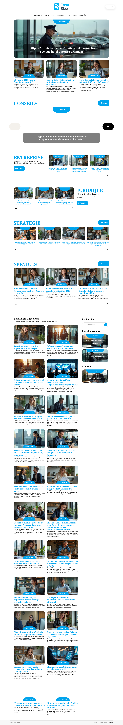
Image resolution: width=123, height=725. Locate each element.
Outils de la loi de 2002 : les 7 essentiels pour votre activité (27, 562)
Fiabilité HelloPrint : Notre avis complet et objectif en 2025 (60, 289)
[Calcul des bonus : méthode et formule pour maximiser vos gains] (58, 160)
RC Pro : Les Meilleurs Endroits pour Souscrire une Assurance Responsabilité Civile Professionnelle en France (61, 526)
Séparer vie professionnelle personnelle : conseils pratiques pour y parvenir (28, 669)
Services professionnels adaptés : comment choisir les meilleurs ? (28, 417)
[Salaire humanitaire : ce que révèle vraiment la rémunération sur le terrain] (29, 368)
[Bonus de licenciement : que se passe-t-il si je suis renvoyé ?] (62, 404)
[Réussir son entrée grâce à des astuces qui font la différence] (62, 334)
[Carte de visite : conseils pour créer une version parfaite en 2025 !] (49, 233)
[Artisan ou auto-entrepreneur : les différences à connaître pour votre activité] (62, 549)
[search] (107, 6)
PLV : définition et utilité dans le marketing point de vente (25, 243)
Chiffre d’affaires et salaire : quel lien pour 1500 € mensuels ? (62, 487)
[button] (17, 126)
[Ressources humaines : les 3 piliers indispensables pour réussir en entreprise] (62, 691)
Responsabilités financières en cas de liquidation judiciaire (95, 377)
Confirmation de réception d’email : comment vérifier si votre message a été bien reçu (95, 341)
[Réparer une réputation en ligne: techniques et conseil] (62, 655)
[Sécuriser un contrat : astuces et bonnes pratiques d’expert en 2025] (29, 691)
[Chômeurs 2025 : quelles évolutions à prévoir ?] (29, 69)
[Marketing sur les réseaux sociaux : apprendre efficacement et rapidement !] (98, 233)
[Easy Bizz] (61, 7)
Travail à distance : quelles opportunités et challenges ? (26, 347)
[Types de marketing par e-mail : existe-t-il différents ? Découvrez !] (94, 69)
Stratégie (94, 76)
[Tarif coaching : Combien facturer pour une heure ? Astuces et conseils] (29, 277)
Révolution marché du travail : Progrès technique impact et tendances (61, 452)
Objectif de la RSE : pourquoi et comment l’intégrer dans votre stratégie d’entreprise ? (28, 525)
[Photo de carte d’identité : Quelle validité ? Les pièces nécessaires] (29, 620)
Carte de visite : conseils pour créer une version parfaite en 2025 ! (49, 243)
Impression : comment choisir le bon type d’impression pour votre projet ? (73, 243)
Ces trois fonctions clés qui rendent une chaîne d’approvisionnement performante (62, 382)
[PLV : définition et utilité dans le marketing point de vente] (25, 233)
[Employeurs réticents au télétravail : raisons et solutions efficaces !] (62, 586)
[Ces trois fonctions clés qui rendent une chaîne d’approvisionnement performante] (62, 368)
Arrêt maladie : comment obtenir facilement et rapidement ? (44, 202)
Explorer (104, 103)
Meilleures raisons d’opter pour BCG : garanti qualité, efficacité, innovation (28, 452)
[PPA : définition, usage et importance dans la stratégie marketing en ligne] (29, 586)
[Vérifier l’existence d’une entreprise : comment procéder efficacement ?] (23, 193)
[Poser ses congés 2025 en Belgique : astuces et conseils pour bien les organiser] (62, 620)
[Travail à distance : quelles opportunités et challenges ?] (29, 334)
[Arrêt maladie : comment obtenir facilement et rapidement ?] (44, 193)
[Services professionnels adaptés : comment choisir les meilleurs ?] (29, 404)
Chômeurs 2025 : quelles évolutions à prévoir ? (25, 81)
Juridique (61, 21)
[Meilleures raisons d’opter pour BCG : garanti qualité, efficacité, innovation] (29, 438)
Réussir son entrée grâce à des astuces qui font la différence (60, 347)
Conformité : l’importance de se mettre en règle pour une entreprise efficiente (65, 202)
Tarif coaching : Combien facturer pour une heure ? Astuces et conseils (29, 291)
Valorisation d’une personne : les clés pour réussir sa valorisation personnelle (79, 169)
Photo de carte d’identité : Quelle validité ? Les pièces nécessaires (28, 633)
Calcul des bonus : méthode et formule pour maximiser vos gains (58, 169)
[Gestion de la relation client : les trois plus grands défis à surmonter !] (61, 69)
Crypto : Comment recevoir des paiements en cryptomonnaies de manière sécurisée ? (61, 137)
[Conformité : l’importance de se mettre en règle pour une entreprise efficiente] (64, 193)
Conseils (28, 76)
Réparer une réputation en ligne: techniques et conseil (62, 668)
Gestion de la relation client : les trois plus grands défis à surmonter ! (60, 82)
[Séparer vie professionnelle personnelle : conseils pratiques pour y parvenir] (29, 655)
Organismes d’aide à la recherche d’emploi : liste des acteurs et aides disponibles (93, 291)
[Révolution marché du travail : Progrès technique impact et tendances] (62, 438)
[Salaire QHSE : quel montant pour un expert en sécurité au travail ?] (99, 160)
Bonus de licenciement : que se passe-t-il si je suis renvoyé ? (60, 417)
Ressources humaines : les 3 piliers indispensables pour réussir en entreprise (62, 705)
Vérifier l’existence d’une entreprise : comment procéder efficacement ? (23, 202)
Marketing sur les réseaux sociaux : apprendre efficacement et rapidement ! (98, 243)
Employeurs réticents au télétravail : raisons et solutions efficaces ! (61, 599)
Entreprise (29, 157)
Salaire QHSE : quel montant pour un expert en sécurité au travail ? (100, 169)
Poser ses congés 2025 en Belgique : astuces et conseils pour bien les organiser (62, 634)
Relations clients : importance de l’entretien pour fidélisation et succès (28, 489)
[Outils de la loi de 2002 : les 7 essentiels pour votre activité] (29, 549)
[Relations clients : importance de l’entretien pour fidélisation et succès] (29, 475)
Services (61, 76)
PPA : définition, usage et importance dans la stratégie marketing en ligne (26, 599)
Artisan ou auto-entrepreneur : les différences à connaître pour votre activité (62, 563)
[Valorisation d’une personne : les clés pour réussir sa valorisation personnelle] (79, 160)
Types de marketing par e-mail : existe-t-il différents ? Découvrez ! (94, 81)
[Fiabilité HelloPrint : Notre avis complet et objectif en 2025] (61, 277)
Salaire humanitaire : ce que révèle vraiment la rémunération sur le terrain (29, 382)
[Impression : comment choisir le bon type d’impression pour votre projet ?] (73, 233)
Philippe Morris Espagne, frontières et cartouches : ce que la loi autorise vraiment (61, 50)
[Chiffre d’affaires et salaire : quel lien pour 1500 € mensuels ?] (62, 475)
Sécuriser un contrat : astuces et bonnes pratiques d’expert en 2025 (29, 704)
